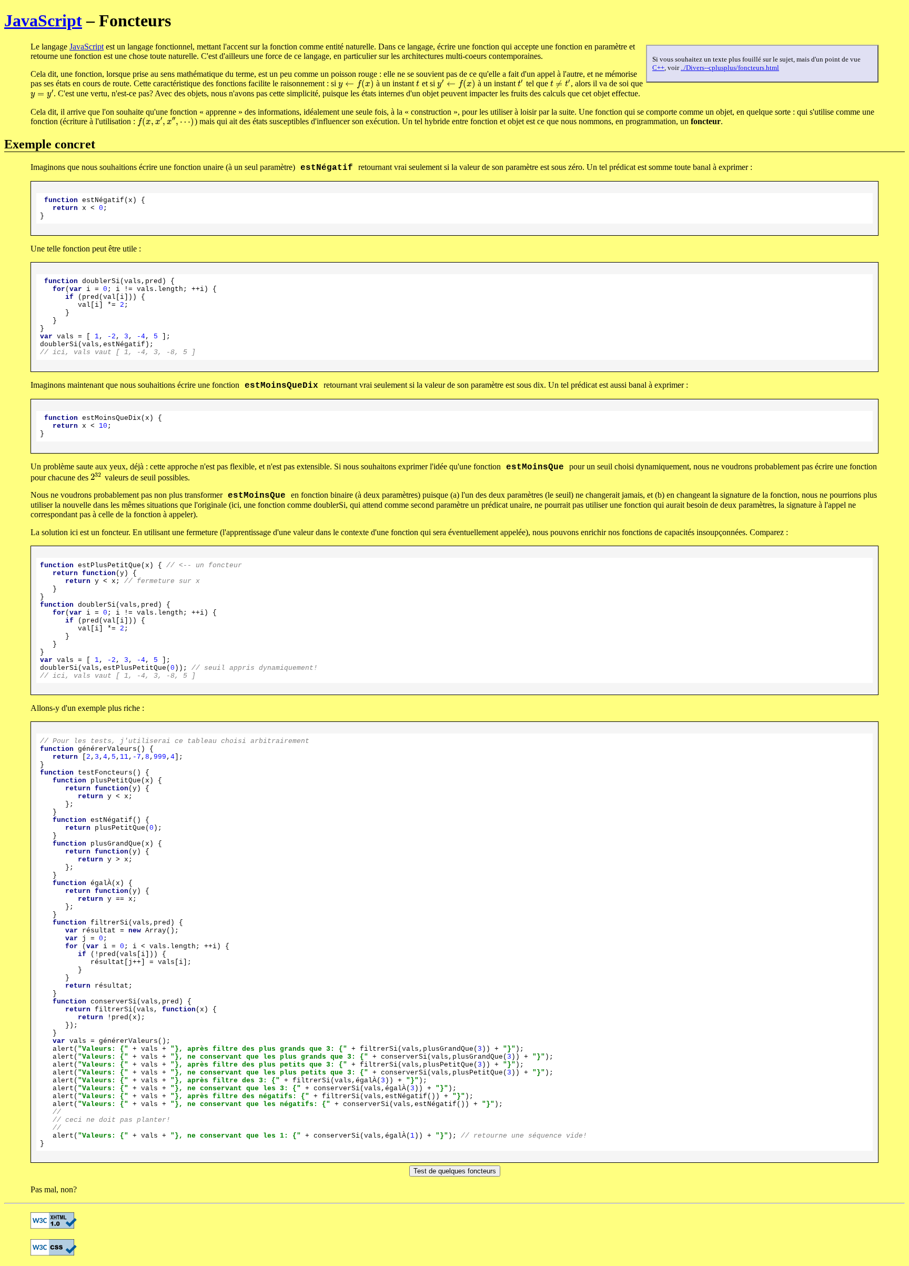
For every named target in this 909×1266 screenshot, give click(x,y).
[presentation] (356, 83)
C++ (658, 68)
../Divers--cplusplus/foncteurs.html (730, 68)
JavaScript (43, 20)
